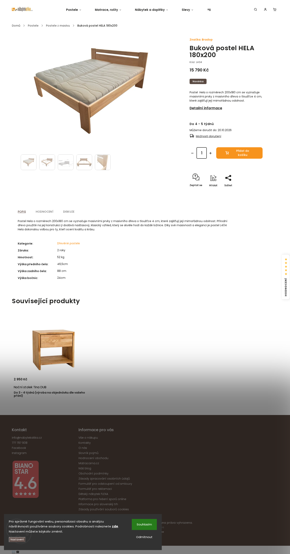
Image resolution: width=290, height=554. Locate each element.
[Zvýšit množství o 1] (210, 153)
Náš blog (85, 468)
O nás (83, 448)
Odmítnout (144, 537)
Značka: (201, 40)
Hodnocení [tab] (44, 212)
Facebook (19, 448)
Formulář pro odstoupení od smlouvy (105, 484)
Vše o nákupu (88, 438)
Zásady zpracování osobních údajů (104, 479)
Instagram (19, 453)
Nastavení (17, 539)
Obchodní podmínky (94, 473)
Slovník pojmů (88, 453)
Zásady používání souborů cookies (104, 509)
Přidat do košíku (242, 153)
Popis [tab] (22, 212)
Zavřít (250, 192)
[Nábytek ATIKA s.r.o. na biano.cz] (44, 479)
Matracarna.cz (89, 463)
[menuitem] (77, 10)
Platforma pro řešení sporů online (102, 499)
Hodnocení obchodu (93, 458)
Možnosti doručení (208, 136)
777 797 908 (19, 443)
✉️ (13, 552)
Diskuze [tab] (68, 212)
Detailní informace (206, 108)
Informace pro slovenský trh (98, 504)
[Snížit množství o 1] (192, 153)
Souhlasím (144, 524)
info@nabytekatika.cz (27, 438)
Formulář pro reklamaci (95, 489)
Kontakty (85, 443)
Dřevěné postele (68, 243)
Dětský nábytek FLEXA (93, 494)
